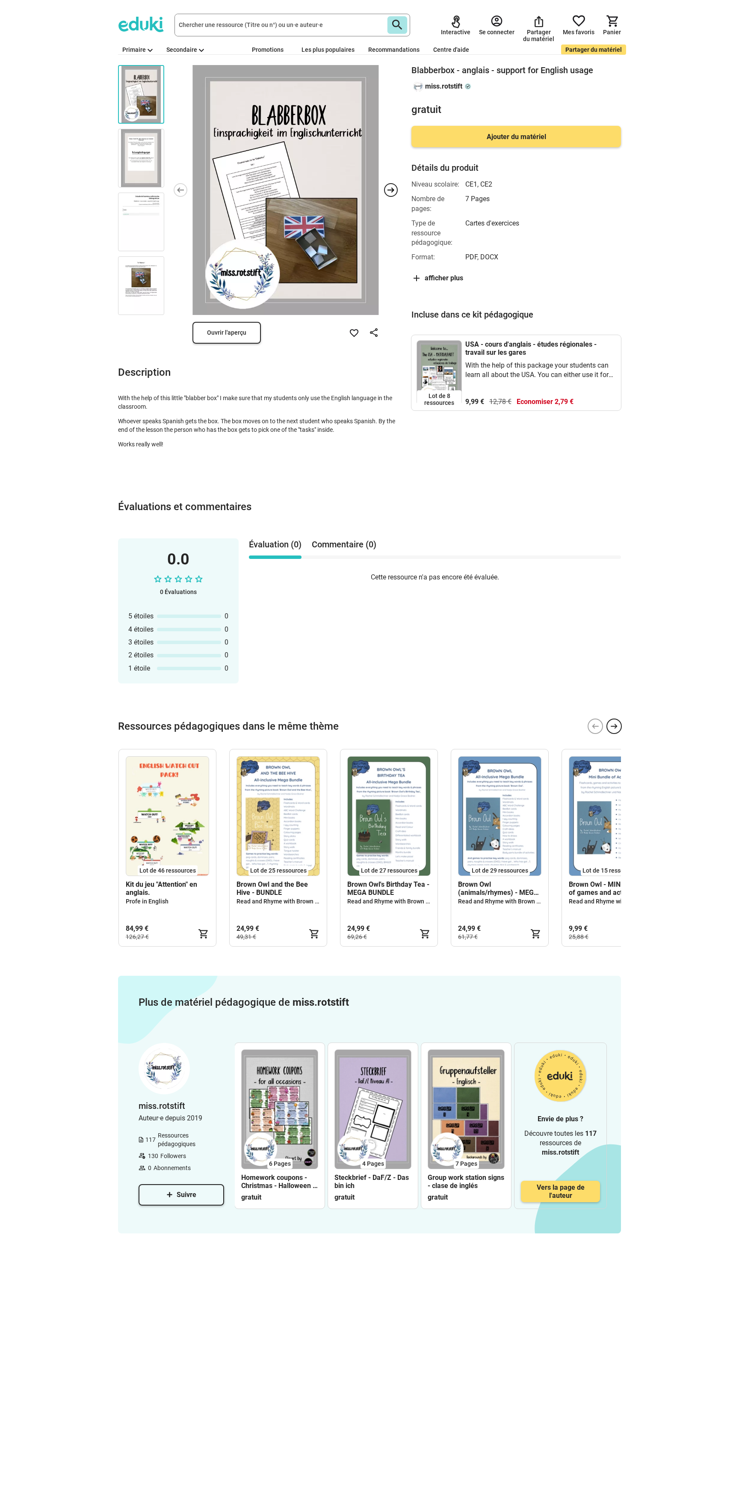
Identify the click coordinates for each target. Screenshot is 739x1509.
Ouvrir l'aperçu (226, 332)
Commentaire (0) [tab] (344, 544)
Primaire (134, 49)
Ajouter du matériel (516, 137)
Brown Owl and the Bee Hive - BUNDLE (272, 888)
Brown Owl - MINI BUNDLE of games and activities (609, 888)
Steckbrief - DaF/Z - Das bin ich (371, 1181)
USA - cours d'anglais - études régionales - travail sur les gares (531, 348)
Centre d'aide (451, 49)
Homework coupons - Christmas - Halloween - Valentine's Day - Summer (278, 1181)
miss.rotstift (443, 86)
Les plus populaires (328, 49)
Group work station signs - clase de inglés (466, 1181)
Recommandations (394, 49)
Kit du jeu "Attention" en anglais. (161, 888)
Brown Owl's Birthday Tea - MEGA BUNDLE (388, 888)
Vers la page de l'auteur (561, 1191)
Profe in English (147, 901)
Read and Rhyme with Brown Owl (280, 901)
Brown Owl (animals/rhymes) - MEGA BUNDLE (498, 888)
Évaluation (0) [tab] (275, 544)
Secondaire (181, 49)
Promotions (268, 49)
